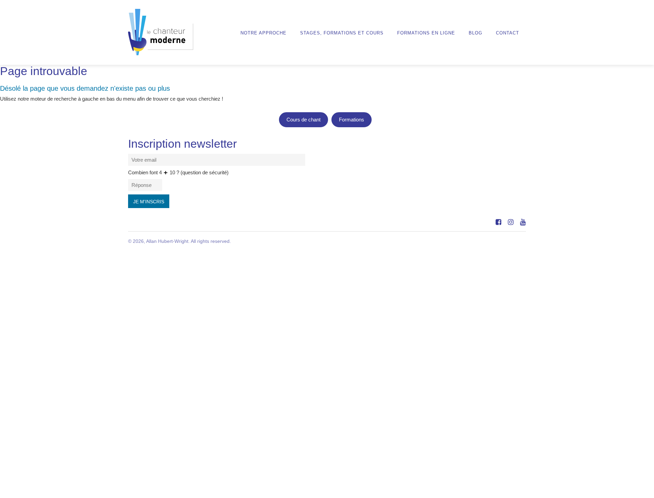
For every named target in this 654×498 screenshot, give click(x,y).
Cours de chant (303, 119)
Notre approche (263, 33)
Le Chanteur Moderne (160, 32)
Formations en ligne (426, 33)
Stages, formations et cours (342, 33)
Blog (475, 33)
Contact (507, 33)
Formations (351, 119)
